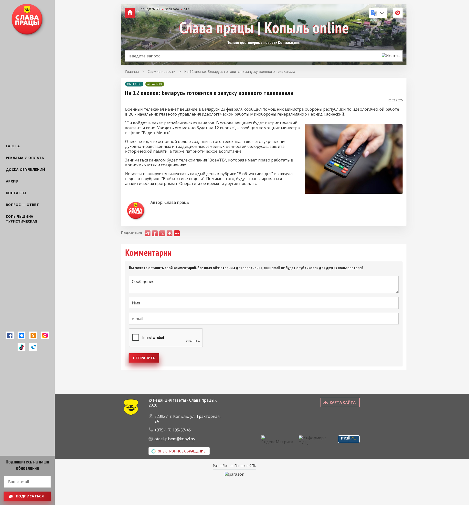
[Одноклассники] (33, 335)
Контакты (16, 193)
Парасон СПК (244, 465)
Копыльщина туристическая (21, 219)
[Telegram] (33, 347)
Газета (13, 146)
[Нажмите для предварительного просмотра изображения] (354, 192)
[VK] (21, 335)
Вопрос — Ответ (22, 204)
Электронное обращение (182, 451)
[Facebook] (10, 335)
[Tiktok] (21, 347)
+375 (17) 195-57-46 (172, 430)
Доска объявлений (25, 169)
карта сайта (343, 402)
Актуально (154, 84)
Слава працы (177, 202)
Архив (12, 181)
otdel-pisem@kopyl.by (174, 438)
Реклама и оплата (25, 157)
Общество (134, 84)
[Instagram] (45, 335)
